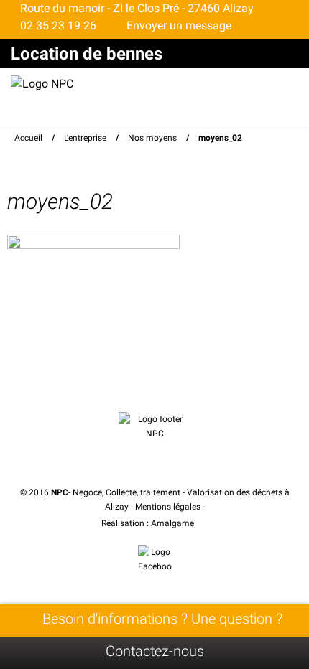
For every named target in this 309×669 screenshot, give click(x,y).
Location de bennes (86, 54)
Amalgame (173, 523)
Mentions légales (167, 507)
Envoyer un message (177, 25)
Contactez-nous (155, 651)
